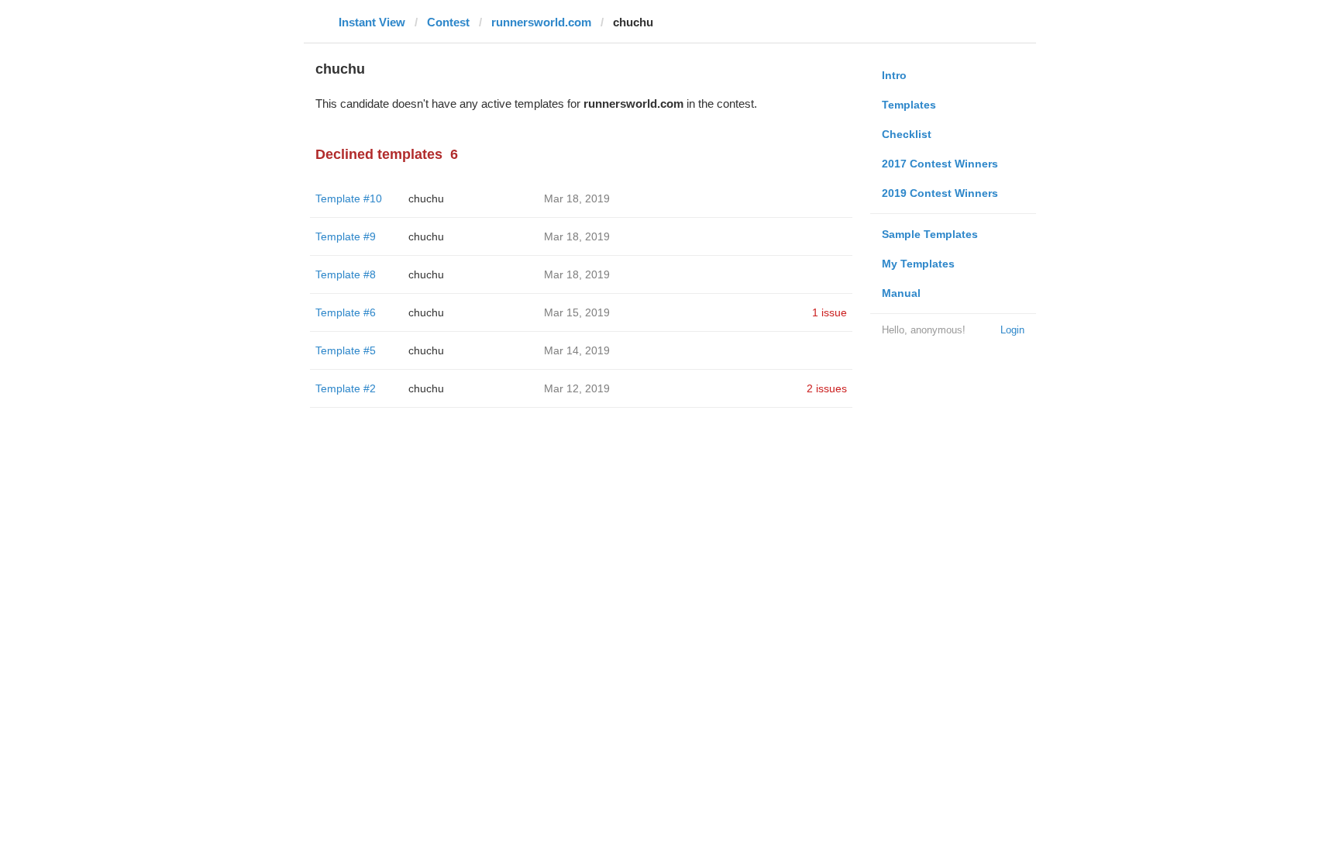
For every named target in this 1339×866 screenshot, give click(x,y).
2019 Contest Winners (940, 193)
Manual (901, 293)
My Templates (918, 263)
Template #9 (345, 236)
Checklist (906, 134)
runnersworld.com (541, 22)
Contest (448, 22)
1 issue (829, 312)
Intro (894, 75)
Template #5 (345, 350)
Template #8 (345, 274)
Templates (909, 104)
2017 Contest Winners (940, 163)
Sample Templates (930, 234)
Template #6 (345, 312)
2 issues (827, 388)
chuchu (426, 198)
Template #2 (345, 388)
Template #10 (348, 198)
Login (1012, 330)
